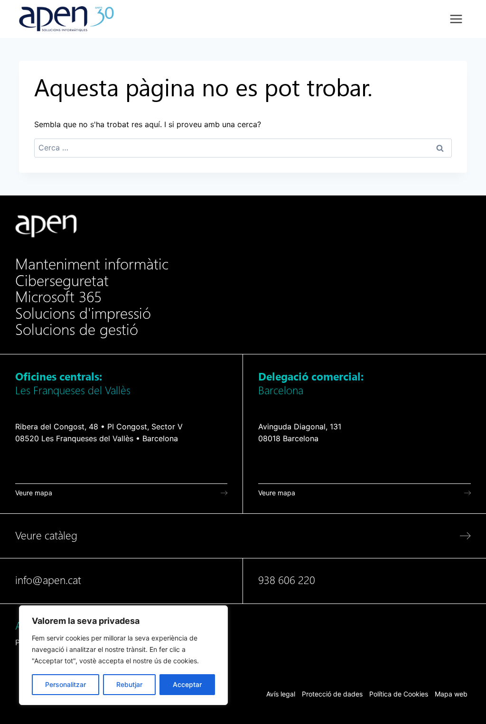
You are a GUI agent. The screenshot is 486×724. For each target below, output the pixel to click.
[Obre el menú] (456, 18)
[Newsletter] (243, 634)
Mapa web (451, 694)
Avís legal (280, 694)
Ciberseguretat (62, 281)
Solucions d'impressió (83, 314)
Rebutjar (129, 684)
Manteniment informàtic (91, 264)
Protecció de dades (332, 694)
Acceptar (187, 684)
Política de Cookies (398, 694)
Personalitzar (65, 684)
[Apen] (46, 226)
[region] (123, 655)
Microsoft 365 (58, 297)
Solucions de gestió (76, 330)
